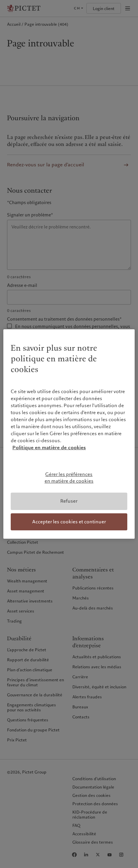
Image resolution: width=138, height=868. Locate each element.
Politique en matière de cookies (49, 447)
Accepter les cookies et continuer (69, 521)
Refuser (68, 501)
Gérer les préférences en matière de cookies (69, 477)
